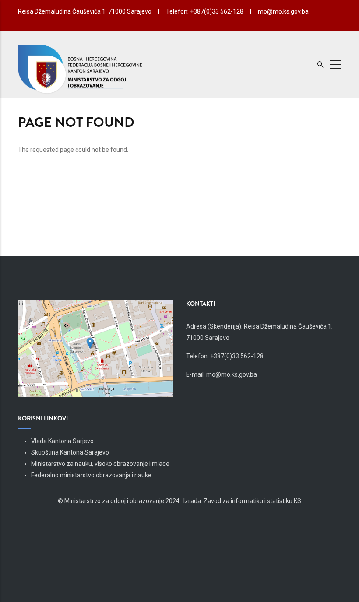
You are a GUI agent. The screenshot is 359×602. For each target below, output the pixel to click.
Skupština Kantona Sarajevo (70, 452)
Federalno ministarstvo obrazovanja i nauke (91, 475)
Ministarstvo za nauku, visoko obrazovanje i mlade (100, 463)
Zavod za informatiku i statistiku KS (252, 500)
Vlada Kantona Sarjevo (62, 441)
